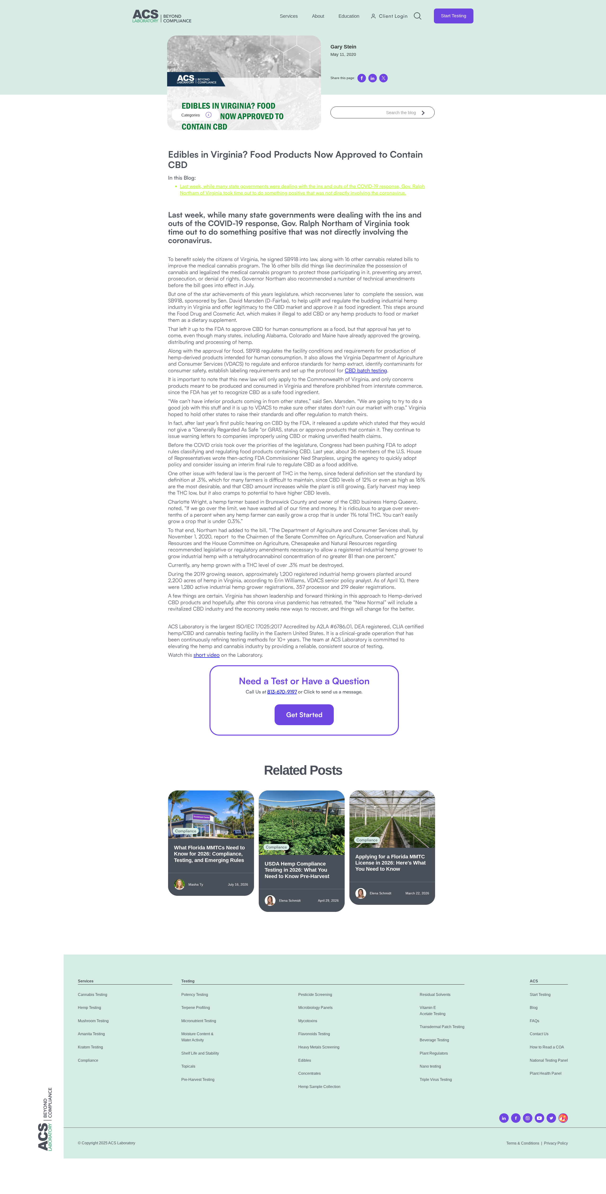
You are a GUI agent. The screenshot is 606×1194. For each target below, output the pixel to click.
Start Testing (453, 15)
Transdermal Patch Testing (442, 1027)
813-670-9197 (282, 692)
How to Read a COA (547, 1047)
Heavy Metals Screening (318, 1047)
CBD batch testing (366, 370)
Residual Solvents (435, 995)
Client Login (393, 16)
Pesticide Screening (315, 995)
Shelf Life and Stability (200, 1053)
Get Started (304, 714)
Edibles (304, 1060)
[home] (162, 16)
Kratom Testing (90, 1047)
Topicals (188, 1066)
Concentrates (309, 1073)
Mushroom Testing (93, 1021)
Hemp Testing (89, 1008)
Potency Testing (194, 995)
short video (207, 655)
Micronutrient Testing (198, 1021)
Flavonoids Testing (314, 1034)
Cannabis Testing (92, 995)
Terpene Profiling (195, 1008)
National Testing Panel (549, 1060)
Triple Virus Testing (436, 1080)
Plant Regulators (434, 1053)
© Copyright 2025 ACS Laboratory (106, 1143)
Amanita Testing (91, 1034)
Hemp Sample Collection (319, 1087)
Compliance (88, 1060)
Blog (534, 1008)
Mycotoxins (307, 1021)
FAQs (534, 1021)
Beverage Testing (434, 1040)
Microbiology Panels (315, 1008)
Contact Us (539, 1034)
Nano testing (430, 1066)
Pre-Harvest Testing (197, 1080)
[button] (288, 16)
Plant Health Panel (545, 1073)
